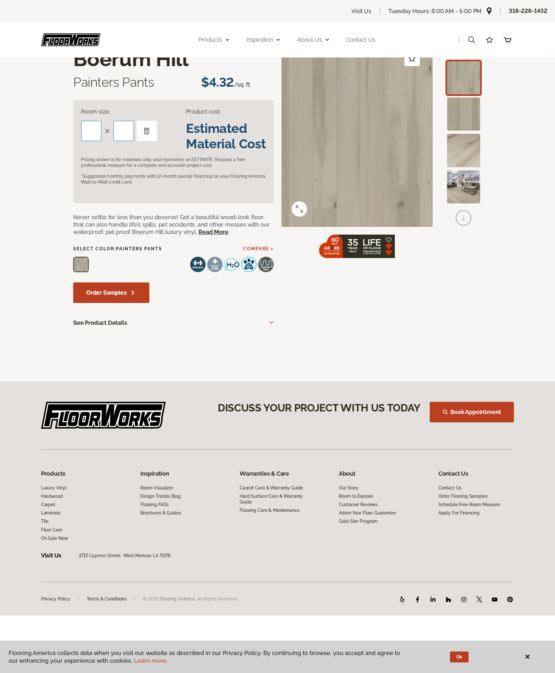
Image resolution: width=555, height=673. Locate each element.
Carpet (48, 504)
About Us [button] (309, 39)
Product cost (203, 111)
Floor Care (52, 529)
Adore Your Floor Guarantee (367, 512)
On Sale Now (54, 538)
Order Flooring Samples (463, 496)
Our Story (348, 487)
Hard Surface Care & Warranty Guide (271, 499)
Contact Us (360, 39)
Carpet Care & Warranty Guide (271, 487)
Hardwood (52, 496)
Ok (459, 657)
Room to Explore (356, 496)
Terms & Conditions (107, 598)
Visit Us (361, 11)
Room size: (95, 111)
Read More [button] (213, 232)
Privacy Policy (55, 598)
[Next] (463, 218)
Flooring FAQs (154, 504)
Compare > (258, 248)
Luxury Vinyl (53, 487)
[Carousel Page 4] (463, 187)
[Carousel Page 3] (463, 150)
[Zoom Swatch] (299, 209)
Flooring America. (178, 598)
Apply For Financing (459, 512)
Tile (44, 521)
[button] (471, 39)
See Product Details (100, 322)
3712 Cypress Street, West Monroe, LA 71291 (125, 555)
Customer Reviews (358, 504)
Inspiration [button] (259, 39)
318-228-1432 (528, 10)
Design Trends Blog (160, 496)
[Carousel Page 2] (463, 114)
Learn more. (151, 660)
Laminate (50, 512)
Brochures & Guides (160, 512)
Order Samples (106, 292)
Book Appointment (475, 412)
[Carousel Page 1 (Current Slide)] (463, 78)
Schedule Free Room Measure (469, 504)
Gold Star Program (358, 521)
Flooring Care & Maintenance (269, 510)
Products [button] (210, 39)
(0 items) (507, 40)
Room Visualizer (156, 487)
